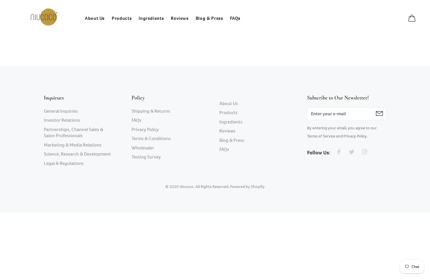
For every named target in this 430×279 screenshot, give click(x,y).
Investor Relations (62, 120)
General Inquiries (61, 111)
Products (228, 112)
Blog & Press (231, 140)
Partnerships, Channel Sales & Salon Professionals (73, 132)
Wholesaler (143, 148)
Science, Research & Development (77, 154)
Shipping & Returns (151, 111)
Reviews (227, 131)
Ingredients (230, 122)
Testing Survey (146, 157)
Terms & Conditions (151, 138)
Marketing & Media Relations (73, 145)
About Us (228, 103)
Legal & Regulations (64, 163)
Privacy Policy (145, 129)
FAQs (136, 120)
